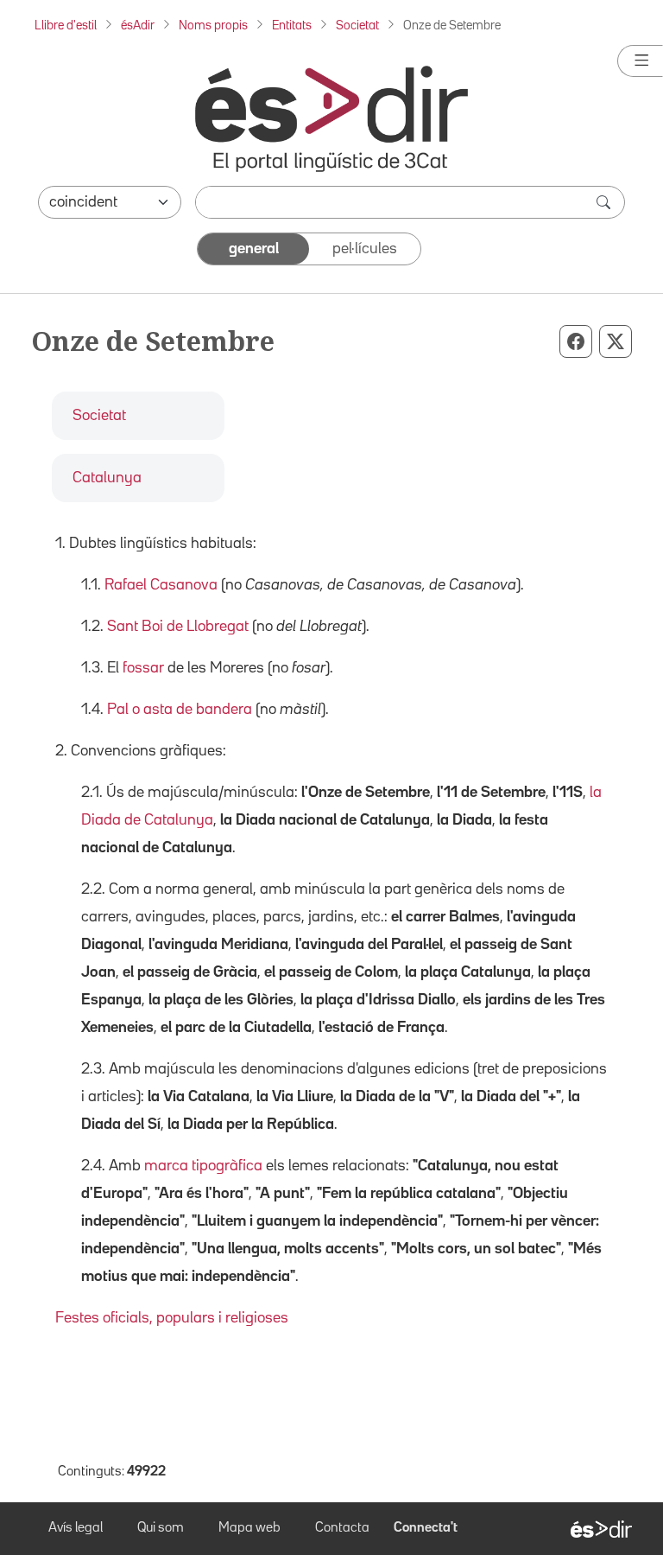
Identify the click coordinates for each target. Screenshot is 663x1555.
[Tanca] (640, 61)
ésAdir (138, 25)
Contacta (342, 1528)
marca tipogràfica (203, 1166)
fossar (143, 668)
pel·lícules (364, 249)
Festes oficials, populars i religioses (171, 1318)
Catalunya (107, 478)
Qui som (160, 1528)
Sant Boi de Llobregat (178, 627)
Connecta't (426, 1528)
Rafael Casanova (161, 585)
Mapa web (249, 1528)
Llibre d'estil (66, 25)
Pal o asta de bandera (179, 710)
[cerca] (605, 202)
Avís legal (75, 1528)
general (254, 249)
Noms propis (213, 25)
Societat (357, 25)
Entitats (292, 25)
